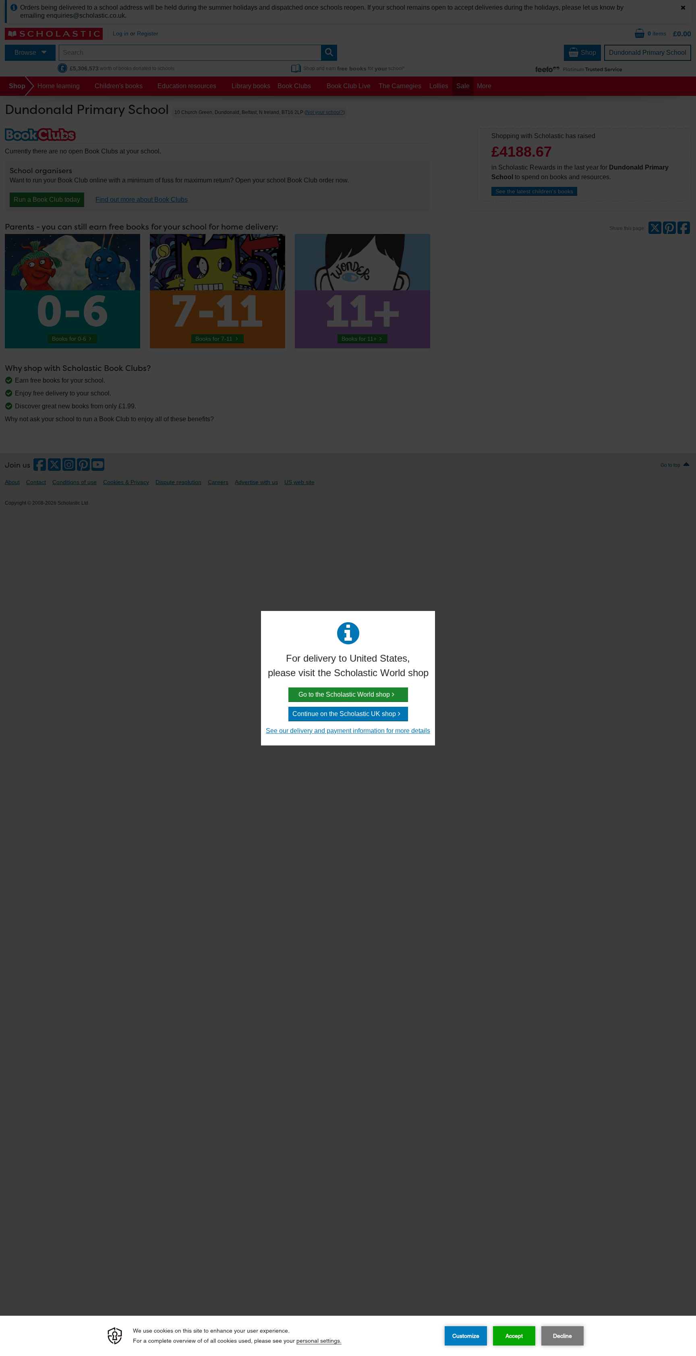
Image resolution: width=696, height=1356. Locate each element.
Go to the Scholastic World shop (344, 694)
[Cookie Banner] (348, 1336)
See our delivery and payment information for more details (348, 730)
